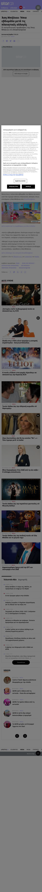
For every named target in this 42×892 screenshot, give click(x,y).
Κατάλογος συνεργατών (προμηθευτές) (13, 175)
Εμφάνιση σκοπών (20, 181)
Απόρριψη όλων (13, 186)
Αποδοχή (28, 186)
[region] (21, 158)
